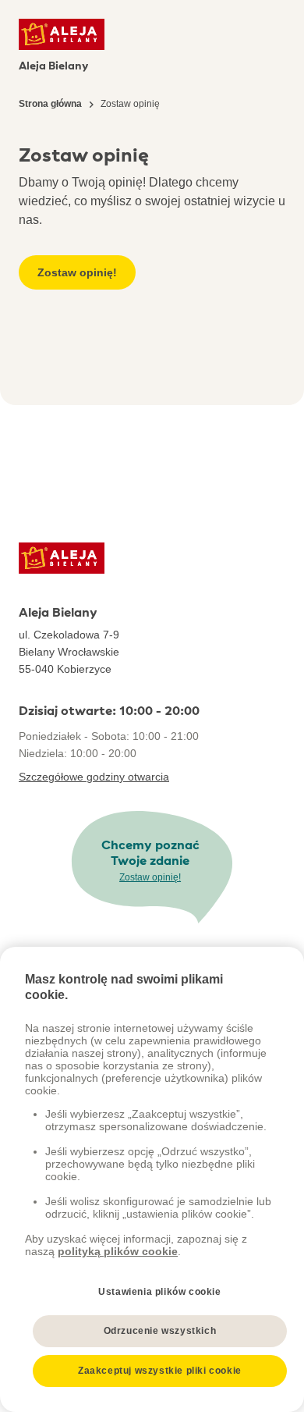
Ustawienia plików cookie (159, 1291)
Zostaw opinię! (77, 272)
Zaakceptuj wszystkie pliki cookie (160, 1370)
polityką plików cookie (118, 1251)
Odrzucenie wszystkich (160, 1330)
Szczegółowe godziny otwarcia (94, 776)
